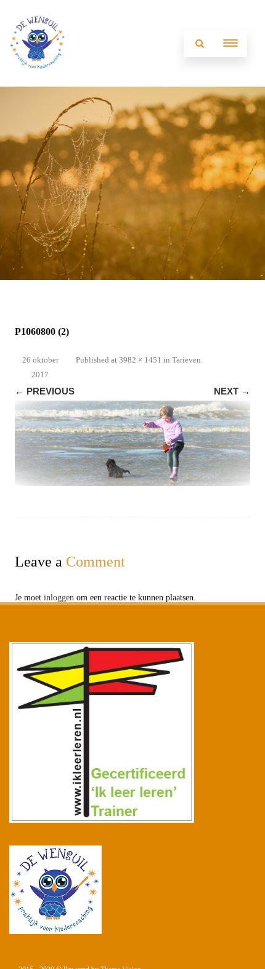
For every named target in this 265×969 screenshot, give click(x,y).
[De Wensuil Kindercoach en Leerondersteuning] (38, 82)
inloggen (59, 597)
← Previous (45, 391)
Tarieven (186, 359)
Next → (232, 391)
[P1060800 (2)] (132, 443)
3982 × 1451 (140, 359)
